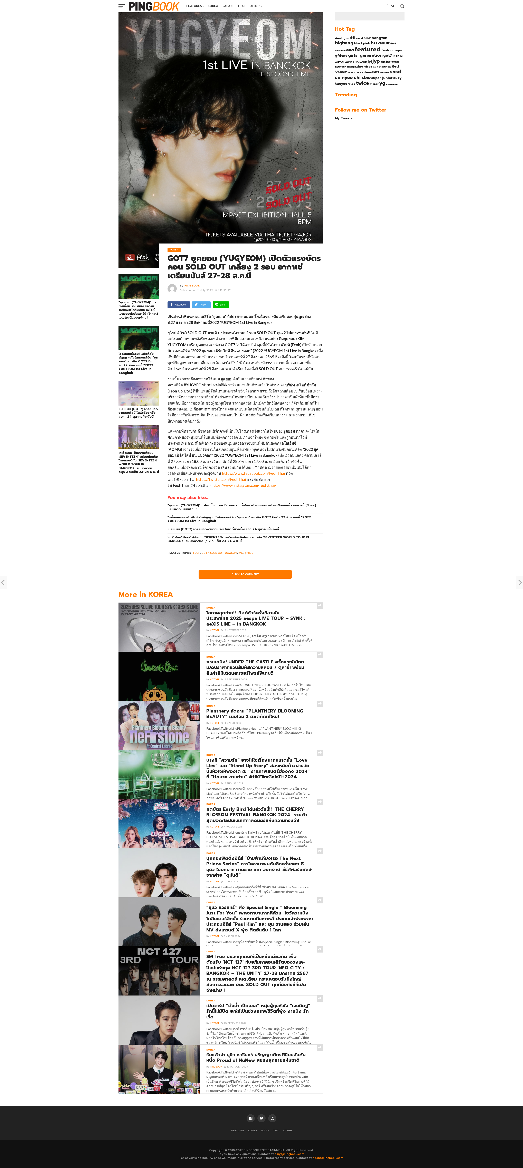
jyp (376, 61)
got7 (205, 552)
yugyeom (231, 552)
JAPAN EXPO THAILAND (351, 62)
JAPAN (227, 6)
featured (368, 49)
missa (368, 67)
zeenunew (392, 84)
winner (374, 84)
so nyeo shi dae (353, 77)
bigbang (344, 43)
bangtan (379, 38)
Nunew (386, 67)
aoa (358, 38)
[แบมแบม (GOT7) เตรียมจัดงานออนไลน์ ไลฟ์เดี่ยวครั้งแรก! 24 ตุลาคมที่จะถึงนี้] (138, 404)
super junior (382, 78)
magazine (355, 66)
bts (374, 43)
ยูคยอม (249, 552)
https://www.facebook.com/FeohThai (253, 473)
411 (352, 38)
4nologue (342, 38)
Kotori (214, 630)
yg (382, 83)
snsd (395, 71)
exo (350, 49)
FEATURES (194, 6)
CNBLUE (384, 43)
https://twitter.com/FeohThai (221, 479)
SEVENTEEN (354, 72)
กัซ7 (240, 552)
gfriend (341, 55)
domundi (340, 50)
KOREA (213, 6)
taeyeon (342, 83)
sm (375, 71)
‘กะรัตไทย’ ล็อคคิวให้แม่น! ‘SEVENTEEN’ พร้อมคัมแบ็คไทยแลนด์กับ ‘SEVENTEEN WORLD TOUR (138, 462)
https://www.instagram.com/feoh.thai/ (243, 485)
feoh (196, 552)
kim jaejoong (389, 62)
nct (379, 66)
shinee (367, 72)
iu (401, 55)
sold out (217, 552)
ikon (396, 55)
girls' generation (365, 55)
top (352, 84)
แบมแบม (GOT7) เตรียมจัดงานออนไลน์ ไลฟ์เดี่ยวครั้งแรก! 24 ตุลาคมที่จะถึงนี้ (138, 413)
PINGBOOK (192, 285)
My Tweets (344, 118)
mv (374, 66)
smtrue (384, 72)
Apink (366, 38)
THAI (241, 6)
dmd (393, 43)
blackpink (362, 43)
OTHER (254, 6)
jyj (370, 61)
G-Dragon (396, 50)
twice (362, 83)
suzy (397, 77)
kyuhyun (340, 67)
